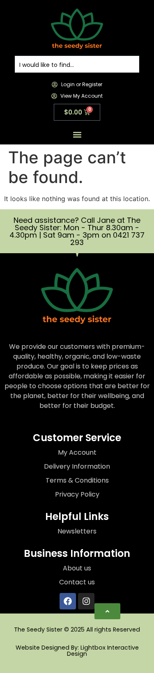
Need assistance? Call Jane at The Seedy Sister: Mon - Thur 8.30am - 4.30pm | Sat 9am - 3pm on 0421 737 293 (77, 231)
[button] (77, 135)
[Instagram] (86, 601)
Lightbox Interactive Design (103, 650)
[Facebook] (68, 601)
